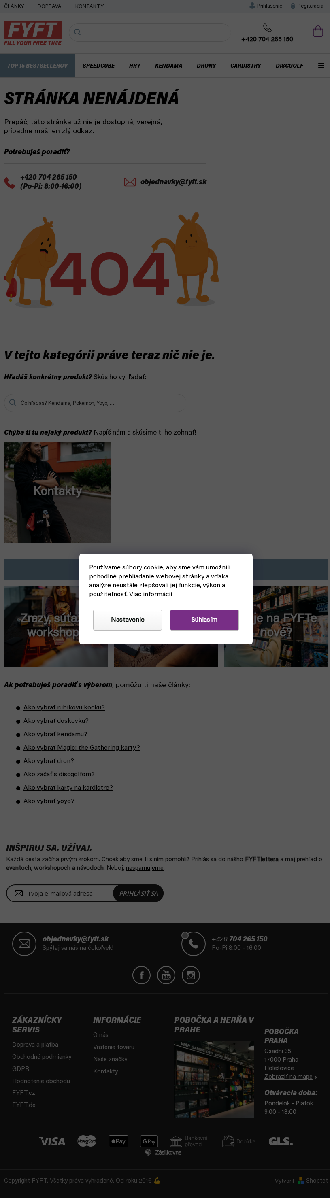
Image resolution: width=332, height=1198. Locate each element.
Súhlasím (204, 620)
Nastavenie (128, 620)
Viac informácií (150, 594)
